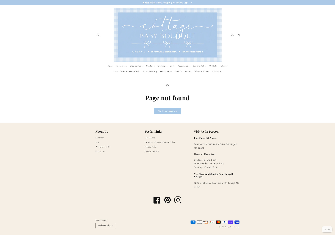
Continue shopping (167, 110)
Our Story (100, 137)
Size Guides (150, 137)
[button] (98, 35)
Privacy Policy (151, 147)
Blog (97, 142)
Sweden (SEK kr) (104, 225)
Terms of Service (152, 151)
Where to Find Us (103, 147)
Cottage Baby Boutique (232, 227)
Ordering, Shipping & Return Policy (160, 142)
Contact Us (100, 151)
